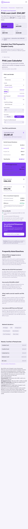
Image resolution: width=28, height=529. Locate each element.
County (5, 83)
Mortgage (5, 327)
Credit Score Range (8, 102)
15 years (9, 116)
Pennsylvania (12, 7)
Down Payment (7, 96)
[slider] (8, 91)
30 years (19, 116)
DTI (11, 327)
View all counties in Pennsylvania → (8, 363)
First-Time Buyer (6, 334)
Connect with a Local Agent (13, 234)
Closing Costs (18, 327)
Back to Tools (7, 57)
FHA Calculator (4, 7)
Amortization (15, 330)
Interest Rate (7, 107)
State (5, 77)
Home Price (6, 89)
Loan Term (6, 114)
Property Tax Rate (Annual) (10, 119)
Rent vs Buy (15, 334)
